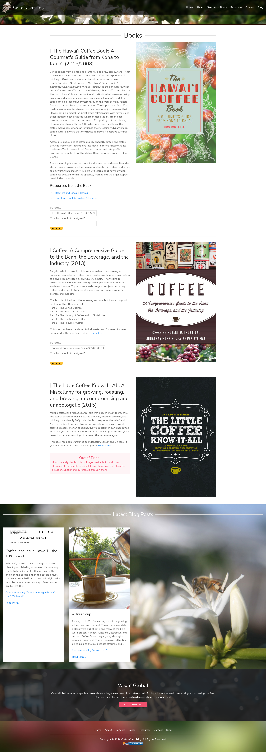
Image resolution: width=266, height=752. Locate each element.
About (200, 7)
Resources (236, 7)
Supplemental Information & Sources (76, 198)
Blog (260, 7)
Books (223, 7)
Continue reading (89, 650)
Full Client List (133, 704)
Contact (249, 7)
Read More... (12, 602)
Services (212, 7)
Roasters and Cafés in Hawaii (71, 193)
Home (189, 7)
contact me (97, 333)
